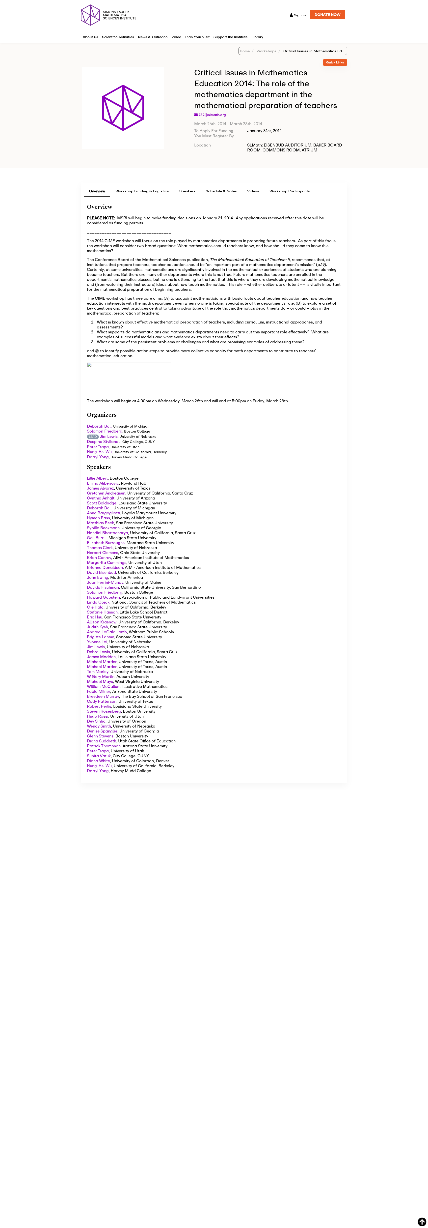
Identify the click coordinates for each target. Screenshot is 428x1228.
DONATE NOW (328, 14)
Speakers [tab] (187, 191)
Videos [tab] (253, 191)
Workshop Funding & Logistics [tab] (142, 191)
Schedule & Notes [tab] (221, 191)
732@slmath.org (212, 114)
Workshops (266, 51)
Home (245, 51)
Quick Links (335, 62)
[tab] (335, 62)
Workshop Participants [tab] (289, 191)
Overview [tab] (97, 191)
